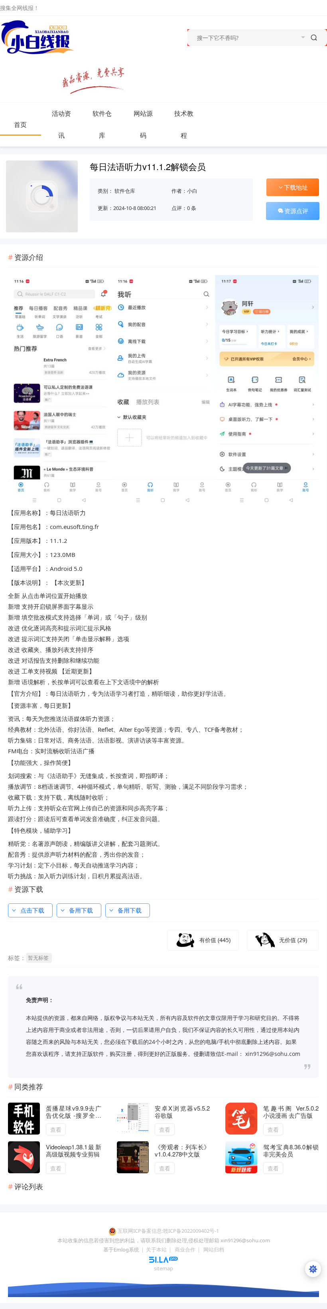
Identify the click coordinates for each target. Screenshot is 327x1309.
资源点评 (296, 211)
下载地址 (296, 187)
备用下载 (81, 910)
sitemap (163, 1268)
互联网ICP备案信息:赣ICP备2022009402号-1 (168, 1230)
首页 (20, 124)
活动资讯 (61, 124)
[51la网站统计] (163, 1259)
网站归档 (213, 1249)
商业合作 (185, 1249)
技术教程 (183, 124)
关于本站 (156, 1249)
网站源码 (143, 124)
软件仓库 (102, 124)
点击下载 (32, 910)
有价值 (214, 940)
